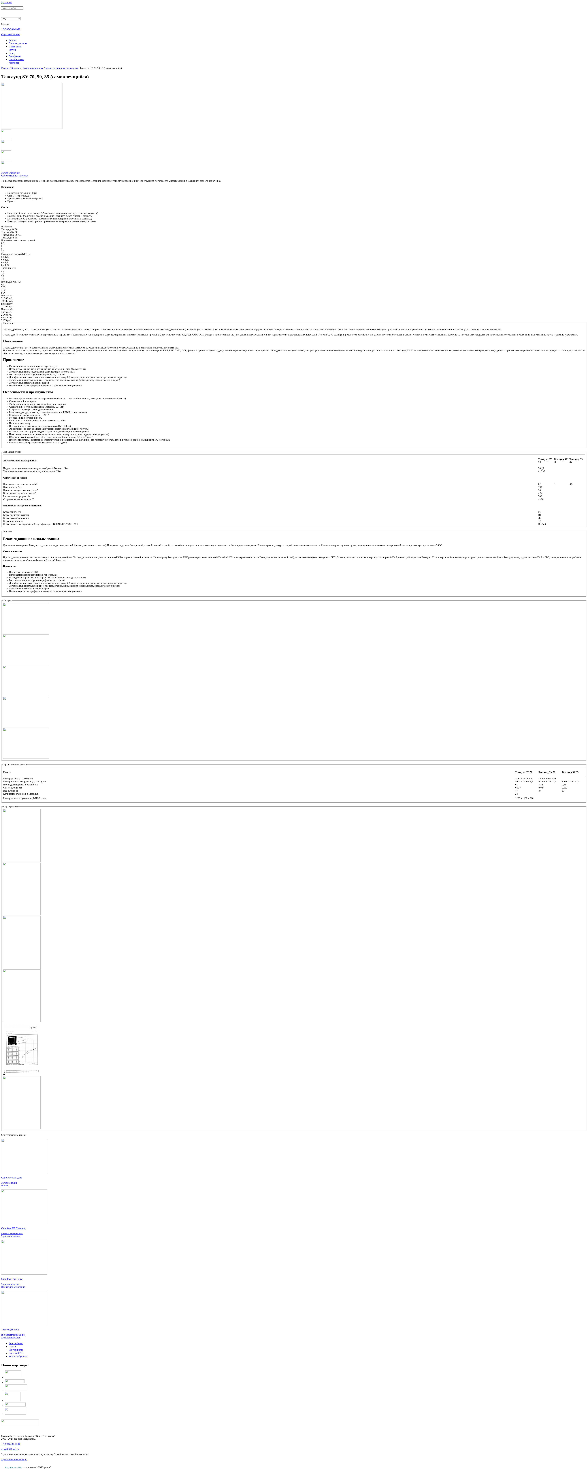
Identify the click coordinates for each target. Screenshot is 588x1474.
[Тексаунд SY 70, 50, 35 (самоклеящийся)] (31, 128)
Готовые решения (18, 43)
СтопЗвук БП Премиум (13, 1228)
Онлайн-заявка (16, 59)
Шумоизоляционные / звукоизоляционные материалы (50, 68)
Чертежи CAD (16, 1353)
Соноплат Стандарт (11, 1177)
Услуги (12, 50)
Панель (5, 1185)
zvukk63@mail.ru (10, 1449)
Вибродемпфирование (13, 1335)
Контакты (14, 63)
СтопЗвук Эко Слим (11, 1279)
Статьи (12, 1346)
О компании (15, 46)
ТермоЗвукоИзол (10, 1329)
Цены (12, 53)
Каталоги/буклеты (18, 1356)
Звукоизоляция (9, 1183)
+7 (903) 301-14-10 (10, 29)
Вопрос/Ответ (16, 1343)
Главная (5, 68)
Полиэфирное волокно (13, 1287)
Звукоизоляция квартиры (14, 1459)
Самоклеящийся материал (14, 175)
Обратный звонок (10, 34)
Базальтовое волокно (12, 1233)
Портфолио (15, 56)
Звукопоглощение (10, 173)
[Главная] (6, 2)
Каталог (13, 40)
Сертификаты (16, 1350)
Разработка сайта (13, 1467)
